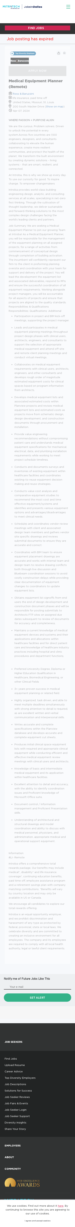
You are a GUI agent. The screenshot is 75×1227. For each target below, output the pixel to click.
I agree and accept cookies (38, 1221)
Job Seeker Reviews (17, 1097)
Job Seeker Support (17, 1116)
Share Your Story (15, 1129)
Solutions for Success (18, 1090)
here (60, 1205)
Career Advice (14, 1071)
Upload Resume (15, 1065)
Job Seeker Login (16, 1109)
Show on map (54, 106)
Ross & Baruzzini (23, 93)
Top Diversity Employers (20, 1077)
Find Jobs (11, 1058)
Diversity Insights (15, 1122)
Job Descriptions (15, 1084)
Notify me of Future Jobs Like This (27, 978)
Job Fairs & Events (16, 1103)
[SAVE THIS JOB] (64, 53)
